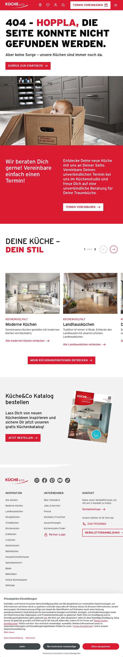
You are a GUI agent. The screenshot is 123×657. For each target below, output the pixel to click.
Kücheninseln (12, 545)
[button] (103, 249)
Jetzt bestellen (20, 437)
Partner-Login (57, 534)
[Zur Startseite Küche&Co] (16, 5)
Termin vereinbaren (88, 5)
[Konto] (55, 5)
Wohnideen (11, 573)
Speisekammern (13, 562)
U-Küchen (10, 539)
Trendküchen (12, 522)
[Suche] (63, 5)
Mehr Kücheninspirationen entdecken (59, 360)
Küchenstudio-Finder (55, 528)
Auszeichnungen (52, 522)
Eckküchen (10, 534)
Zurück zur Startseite (25, 65)
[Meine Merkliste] (48, 5)
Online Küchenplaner (16, 579)
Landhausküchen (14, 511)
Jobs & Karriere (52, 505)
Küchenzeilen (12, 528)
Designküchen (12, 516)
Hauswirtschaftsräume (17, 556)
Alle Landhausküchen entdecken (82, 344)
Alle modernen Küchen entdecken (25, 340)
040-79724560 (96, 523)
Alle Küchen (11, 499)
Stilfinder (10, 585)
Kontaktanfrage (91, 509)
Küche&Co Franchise (54, 516)
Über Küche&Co (52, 499)
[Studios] (40, 5)
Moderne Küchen (14, 505)
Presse (47, 511)
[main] (61, 229)
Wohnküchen (11, 551)
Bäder (8, 568)
